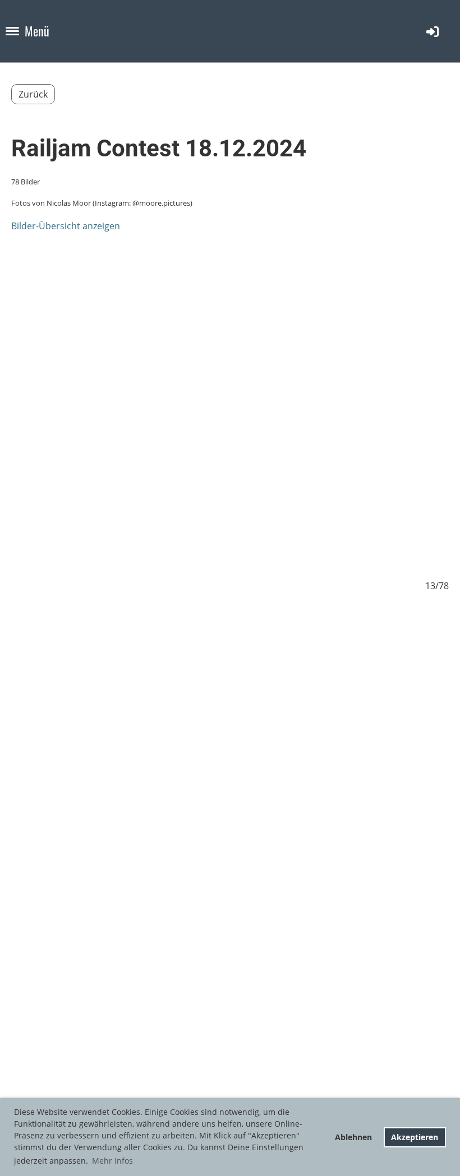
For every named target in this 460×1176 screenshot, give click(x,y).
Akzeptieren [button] (414, 1137)
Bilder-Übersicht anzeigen (65, 226)
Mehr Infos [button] (112, 1160)
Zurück (33, 94)
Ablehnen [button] (353, 1137)
